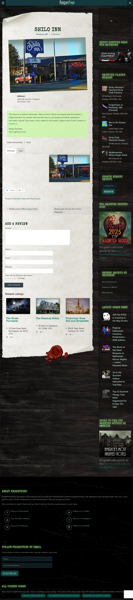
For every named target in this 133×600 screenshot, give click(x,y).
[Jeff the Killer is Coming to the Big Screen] (106, 320)
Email (8, 258)
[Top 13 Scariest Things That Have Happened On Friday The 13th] (106, 397)
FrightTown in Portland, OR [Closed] (116, 107)
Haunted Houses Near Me (33, 596)
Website (8, 267)
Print (28, 142)
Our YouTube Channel (20, 518)
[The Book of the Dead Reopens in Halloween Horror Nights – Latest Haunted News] (106, 352)
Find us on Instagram (82, 518)
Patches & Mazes (109, 287)
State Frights (39, 504)
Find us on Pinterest (19, 526)
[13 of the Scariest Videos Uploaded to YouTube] (106, 377)
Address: (21, 96)
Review (8, 228)
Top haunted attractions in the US (63, 596)
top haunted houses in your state (114, 255)
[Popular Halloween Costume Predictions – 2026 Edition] (106, 333)
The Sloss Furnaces (12, 319)
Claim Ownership (14, 142)
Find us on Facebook (20, 511)
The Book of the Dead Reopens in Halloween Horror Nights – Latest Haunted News (119, 356)
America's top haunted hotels (96, 596)
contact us (13, 124)
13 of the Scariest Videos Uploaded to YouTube (118, 378)
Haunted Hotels (19, 199)
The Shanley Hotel (47, 318)
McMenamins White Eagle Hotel (23, 209)
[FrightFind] (67, 3)
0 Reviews (55, 34)
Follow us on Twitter (81, 511)
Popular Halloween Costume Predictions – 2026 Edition (119, 334)
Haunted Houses (109, 282)
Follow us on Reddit (81, 526)
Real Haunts (35, 199)
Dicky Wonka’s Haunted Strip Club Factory (116, 90)
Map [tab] (21, 151)
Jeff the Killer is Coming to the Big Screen (120, 317)
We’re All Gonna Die (117, 123)
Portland (40, 34)
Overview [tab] (11, 151)
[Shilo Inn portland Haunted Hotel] (69, 168)
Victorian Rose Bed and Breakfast (77, 319)
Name (8, 249)
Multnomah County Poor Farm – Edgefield (68, 210)
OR (46, 34)
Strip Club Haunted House (116, 138)
